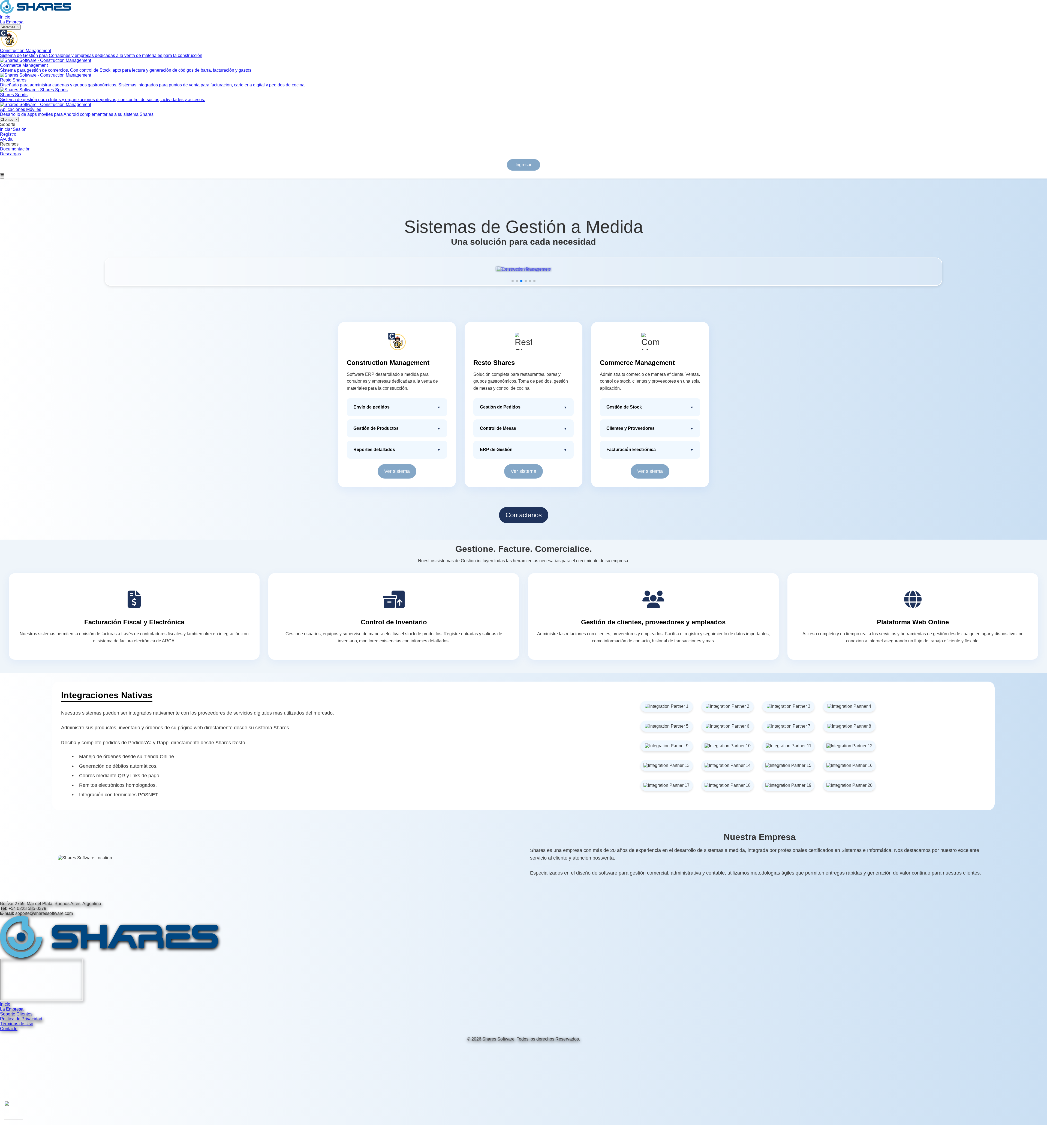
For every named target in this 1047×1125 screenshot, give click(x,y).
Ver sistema (397, 471)
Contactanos (524, 515)
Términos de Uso (16, 1023)
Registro (8, 134)
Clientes (7, 119)
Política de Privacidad (21, 1019)
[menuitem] (523, 44)
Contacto (8, 1028)
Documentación (15, 149)
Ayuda (6, 139)
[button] (513, 281)
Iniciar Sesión (13, 129)
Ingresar (523, 164)
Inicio (5, 17)
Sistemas (9, 27)
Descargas (10, 154)
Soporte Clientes (16, 1014)
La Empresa (11, 22)
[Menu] (2, 176)
